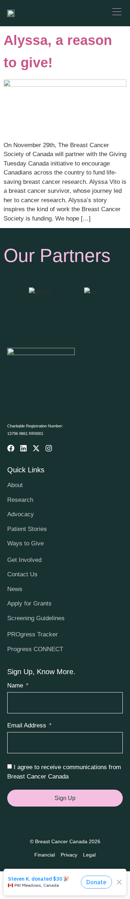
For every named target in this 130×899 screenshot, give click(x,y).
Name (16, 685)
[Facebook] (10, 448)
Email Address (27, 725)
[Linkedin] (23, 448)
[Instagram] (48, 448)
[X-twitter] (36, 448)
